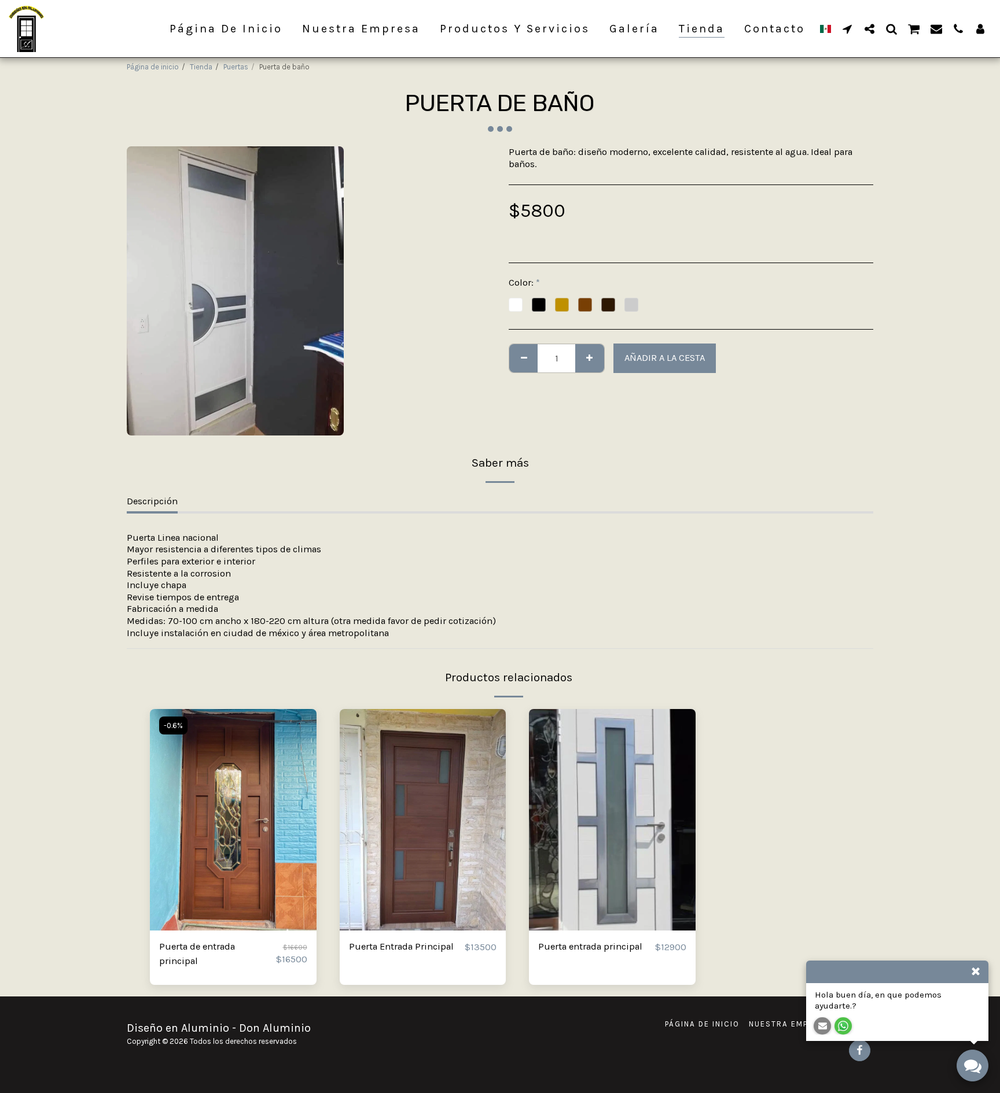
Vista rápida (233, 925)
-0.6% (173, 725)
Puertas (235, 66)
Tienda (201, 66)
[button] (847, 29)
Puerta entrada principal (590, 946)
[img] (233, 819)
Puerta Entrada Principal (401, 946)
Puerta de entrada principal (197, 953)
